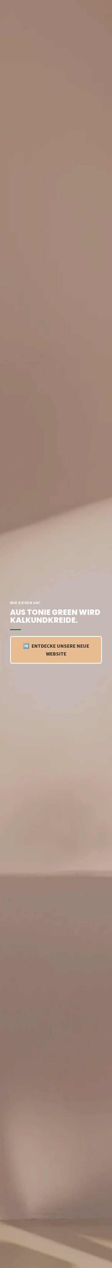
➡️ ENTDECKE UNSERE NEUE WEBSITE (56, 650)
